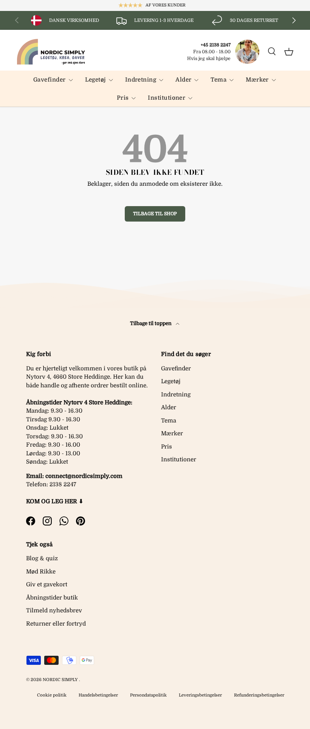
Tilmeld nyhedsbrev (54, 610)
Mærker (172, 433)
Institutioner (178, 459)
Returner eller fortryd (56, 623)
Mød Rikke (41, 571)
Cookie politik (52, 695)
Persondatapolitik (148, 695)
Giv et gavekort (46, 584)
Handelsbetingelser (98, 695)
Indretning (176, 394)
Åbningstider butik (52, 597)
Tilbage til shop (155, 213)
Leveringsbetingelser (200, 695)
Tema (168, 420)
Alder (168, 407)
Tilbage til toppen (151, 323)
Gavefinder (176, 368)
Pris (166, 446)
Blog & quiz (42, 558)
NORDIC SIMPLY (60, 679)
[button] (289, 51)
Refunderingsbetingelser (259, 695)
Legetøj (170, 381)
